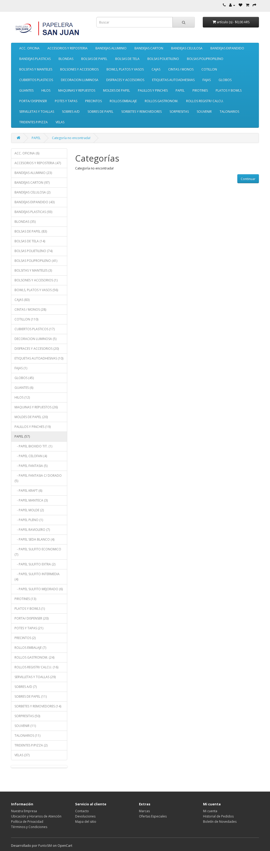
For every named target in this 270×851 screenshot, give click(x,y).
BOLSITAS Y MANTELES (35, 69)
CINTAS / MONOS (181, 69)
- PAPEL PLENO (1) (29, 520)
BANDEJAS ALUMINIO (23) (33, 173)
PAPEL (180, 90)
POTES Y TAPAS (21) (29, 628)
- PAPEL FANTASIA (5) (31, 466)
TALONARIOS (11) (27, 735)
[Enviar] (254, 5)
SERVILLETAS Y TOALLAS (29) (35, 677)
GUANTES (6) (24, 387)
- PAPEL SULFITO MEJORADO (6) (39, 589)
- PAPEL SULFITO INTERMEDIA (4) (37, 576)
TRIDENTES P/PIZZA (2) (31, 745)
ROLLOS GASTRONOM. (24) (34, 657)
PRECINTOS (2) (25, 638)
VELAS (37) (22, 755)
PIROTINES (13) (25, 599)
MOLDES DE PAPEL (116, 90)
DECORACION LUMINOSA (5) (35, 339)
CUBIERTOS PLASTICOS (36, 80)
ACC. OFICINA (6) (27, 153)
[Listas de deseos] (240, 5)
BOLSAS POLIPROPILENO (205, 58)
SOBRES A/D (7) (26, 686)
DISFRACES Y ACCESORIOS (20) (37, 348)
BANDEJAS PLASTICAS (35, 58)
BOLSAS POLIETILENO (163, 58)
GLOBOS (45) (24, 378)
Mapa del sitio (85, 821)
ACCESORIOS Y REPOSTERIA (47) (38, 163)
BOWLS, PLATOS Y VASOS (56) (36, 290)
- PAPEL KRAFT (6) (28, 490)
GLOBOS (225, 80)
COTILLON (209, 69)
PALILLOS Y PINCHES (153, 90)
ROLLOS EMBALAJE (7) (30, 647)
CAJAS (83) (22, 299)
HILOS (45, 90)
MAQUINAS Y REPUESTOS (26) (36, 407)
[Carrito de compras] (247, 5)
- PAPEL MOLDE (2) (29, 510)
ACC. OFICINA (29, 48)
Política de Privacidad (27, 821)
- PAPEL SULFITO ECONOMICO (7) (38, 552)
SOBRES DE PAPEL (100, 111)
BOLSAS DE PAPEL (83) (31, 231)
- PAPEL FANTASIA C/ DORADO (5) (38, 478)
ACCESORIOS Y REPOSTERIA (67, 48)
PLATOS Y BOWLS (229, 90)
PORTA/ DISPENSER (33, 101)
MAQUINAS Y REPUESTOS (76, 90)
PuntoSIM (45, 845)
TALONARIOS (229, 111)
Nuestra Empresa (24, 811)
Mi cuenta (210, 811)
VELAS (60, 122)
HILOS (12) (22, 397)
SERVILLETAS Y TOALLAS (36, 111)
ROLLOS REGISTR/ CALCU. (205, 101)
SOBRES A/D (71, 111)
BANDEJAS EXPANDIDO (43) (35, 202)
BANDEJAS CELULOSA (186, 48)
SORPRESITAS (179, 111)
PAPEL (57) (22, 436)
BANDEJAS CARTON (148, 48)
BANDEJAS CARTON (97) (32, 182)
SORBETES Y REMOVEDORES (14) (38, 706)
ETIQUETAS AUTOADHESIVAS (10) (39, 358)
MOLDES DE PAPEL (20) (31, 417)
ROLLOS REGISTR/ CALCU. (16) (36, 667)
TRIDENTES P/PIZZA (33, 122)
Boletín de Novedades (220, 821)
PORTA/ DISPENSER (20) (32, 618)
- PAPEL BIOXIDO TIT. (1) (33, 446)
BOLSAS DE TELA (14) (30, 241)
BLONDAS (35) (25, 221)
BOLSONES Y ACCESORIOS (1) (36, 280)
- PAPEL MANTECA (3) (31, 500)
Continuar (248, 179)
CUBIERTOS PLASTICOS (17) (35, 329)
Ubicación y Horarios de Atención (36, 816)
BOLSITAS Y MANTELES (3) (33, 270)
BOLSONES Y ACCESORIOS (79, 69)
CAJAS (156, 69)
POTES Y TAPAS (66, 101)
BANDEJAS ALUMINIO (111, 48)
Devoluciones (85, 816)
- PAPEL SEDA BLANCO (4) (34, 539)
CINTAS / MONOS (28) (30, 309)
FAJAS (206, 80)
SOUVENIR (204, 111)
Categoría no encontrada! (71, 138)
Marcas (144, 811)
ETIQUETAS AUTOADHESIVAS (173, 80)
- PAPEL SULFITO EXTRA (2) (35, 564)
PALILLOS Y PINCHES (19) (33, 426)
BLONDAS (66, 58)
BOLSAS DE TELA (127, 58)
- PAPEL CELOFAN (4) (31, 456)
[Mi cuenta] (232, 5)
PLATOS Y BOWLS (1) (30, 608)
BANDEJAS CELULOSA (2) (32, 192)
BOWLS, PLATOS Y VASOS (125, 69)
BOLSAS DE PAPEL (94, 58)
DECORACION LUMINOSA (79, 80)
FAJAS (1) (21, 368)
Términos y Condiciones (29, 827)
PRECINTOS (93, 101)
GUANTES (26, 90)
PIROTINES (200, 90)
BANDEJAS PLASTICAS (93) (33, 212)
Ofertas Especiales (153, 816)
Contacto (82, 811)
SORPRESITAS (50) (27, 716)
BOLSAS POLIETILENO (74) (33, 251)
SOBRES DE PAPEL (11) (31, 696)
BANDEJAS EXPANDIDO (227, 48)
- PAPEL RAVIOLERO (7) (32, 529)
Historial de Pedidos (218, 816)
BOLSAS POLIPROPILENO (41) (36, 260)
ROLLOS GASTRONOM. (161, 101)
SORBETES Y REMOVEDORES (141, 111)
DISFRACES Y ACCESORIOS (125, 80)
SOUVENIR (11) (25, 726)
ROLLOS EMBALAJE (123, 101)
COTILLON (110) (26, 319)
